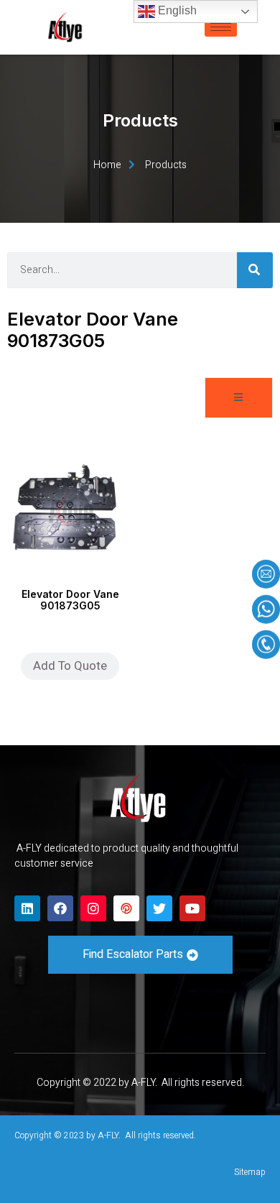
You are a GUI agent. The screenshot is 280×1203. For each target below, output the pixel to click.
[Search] (255, 270)
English (176, 10)
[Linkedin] (27, 908)
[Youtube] (192, 908)
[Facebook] (60, 908)
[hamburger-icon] (221, 27)
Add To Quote (70, 666)
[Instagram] (93, 908)
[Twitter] (159, 908)
